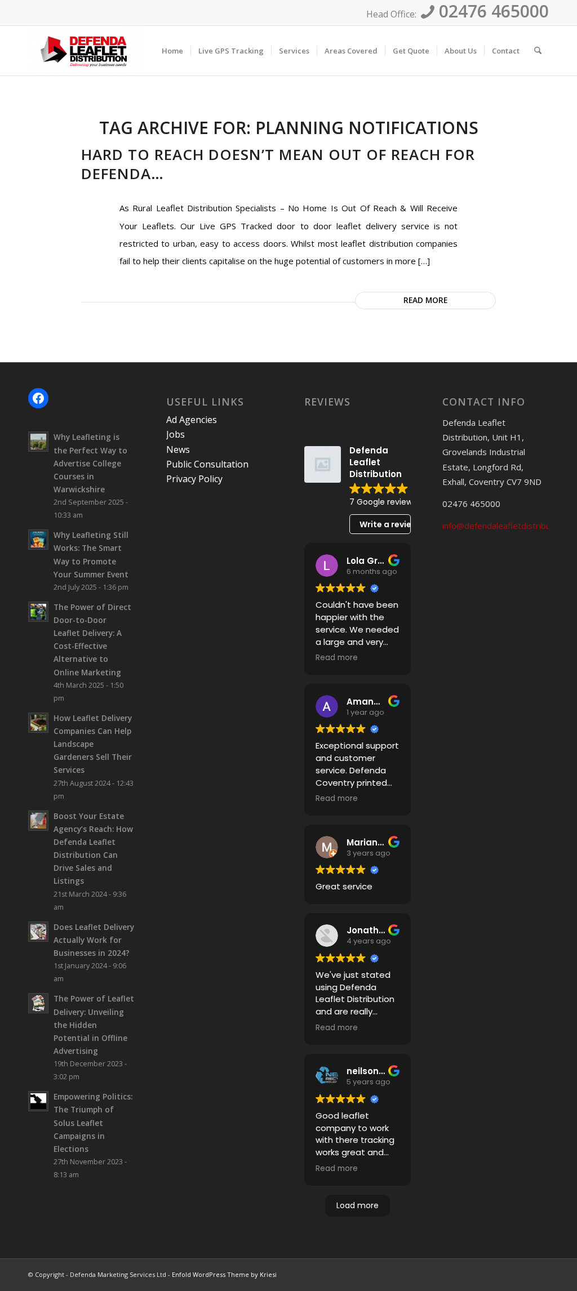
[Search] (538, 50)
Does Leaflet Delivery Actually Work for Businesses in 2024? (94, 939)
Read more (425, 300)
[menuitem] (172, 50)
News (178, 449)
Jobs (175, 434)
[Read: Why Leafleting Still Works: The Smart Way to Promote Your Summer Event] (38, 539)
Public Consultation (207, 464)
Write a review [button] (385, 524)
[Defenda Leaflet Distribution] (86, 50)
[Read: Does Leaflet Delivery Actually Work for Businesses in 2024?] (38, 931)
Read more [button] (337, 658)
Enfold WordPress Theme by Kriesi (224, 1274)
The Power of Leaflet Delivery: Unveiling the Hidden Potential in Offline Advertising (94, 1024)
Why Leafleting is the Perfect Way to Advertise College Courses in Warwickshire (90, 463)
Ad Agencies (191, 419)
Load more (357, 1205)
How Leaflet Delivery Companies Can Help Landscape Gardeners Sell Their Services (93, 744)
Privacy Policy (194, 479)
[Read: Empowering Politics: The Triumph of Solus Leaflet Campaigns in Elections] (38, 1101)
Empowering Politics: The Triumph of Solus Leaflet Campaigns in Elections (93, 1122)
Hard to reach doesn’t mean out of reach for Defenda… (278, 164)
